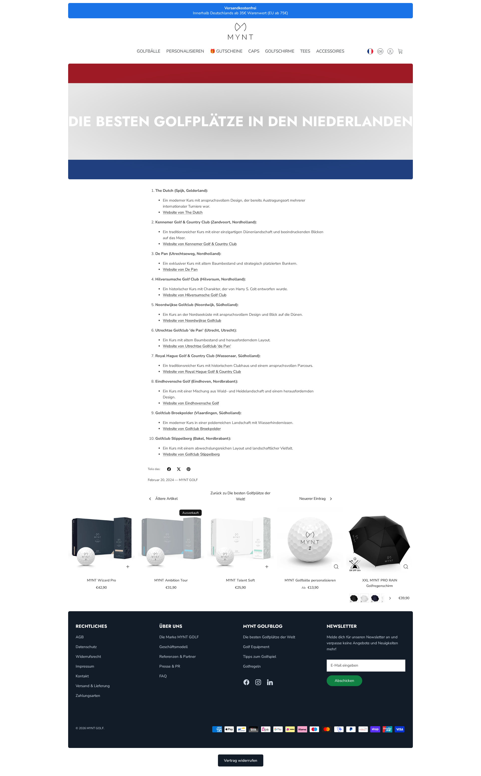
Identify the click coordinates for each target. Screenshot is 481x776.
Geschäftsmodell (173, 646)
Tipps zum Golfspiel (259, 656)
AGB (80, 637)
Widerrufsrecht (88, 656)
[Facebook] (246, 682)
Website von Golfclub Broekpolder (192, 428)
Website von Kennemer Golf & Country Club (200, 243)
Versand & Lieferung (93, 685)
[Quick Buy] (336, 566)
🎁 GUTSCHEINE (226, 51)
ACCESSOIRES (330, 51)
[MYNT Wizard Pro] (101, 540)
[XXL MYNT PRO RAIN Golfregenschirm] (379, 540)
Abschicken (344, 680)
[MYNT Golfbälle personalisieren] (310, 540)
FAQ (163, 676)
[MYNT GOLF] (240, 31)
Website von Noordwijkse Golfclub (192, 320)
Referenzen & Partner (177, 656)
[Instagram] (258, 682)
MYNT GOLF (95, 728)
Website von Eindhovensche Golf (191, 403)
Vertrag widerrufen (240, 760)
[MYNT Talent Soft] (240, 540)
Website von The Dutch (183, 212)
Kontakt (82, 676)
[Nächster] (390, 598)
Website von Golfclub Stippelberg (191, 454)
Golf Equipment (256, 646)
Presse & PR (169, 666)
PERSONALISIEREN (185, 51)
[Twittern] (179, 469)
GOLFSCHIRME (279, 51)
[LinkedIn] (270, 682)
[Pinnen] (188, 469)
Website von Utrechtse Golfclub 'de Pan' (197, 346)
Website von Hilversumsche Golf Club (194, 294)
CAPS (253, 51)
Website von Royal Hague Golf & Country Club (202, 371)
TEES (305, 51)
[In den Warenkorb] (127, 566)
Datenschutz (86, 646)
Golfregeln (252, 666)
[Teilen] (169, 469)
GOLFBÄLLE (148, 51)
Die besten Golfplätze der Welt (269, 637)
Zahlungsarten (88, 695)
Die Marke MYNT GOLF (179, 637)
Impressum (85, 666)
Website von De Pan (180, 269)
